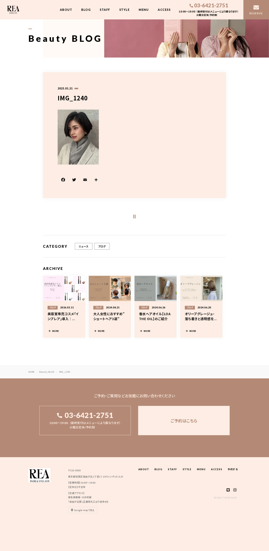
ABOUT (66, 9)
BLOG (86, 9)
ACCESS (164, 9)
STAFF (105, 9)
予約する (233, 469)
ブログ (102, 246)
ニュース (84, 246)
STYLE (124, 9)
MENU (144, 9)
